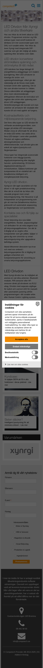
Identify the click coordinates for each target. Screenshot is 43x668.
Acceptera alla (21, 339)
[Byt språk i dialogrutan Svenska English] (37, 304)
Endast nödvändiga (21, 346)
